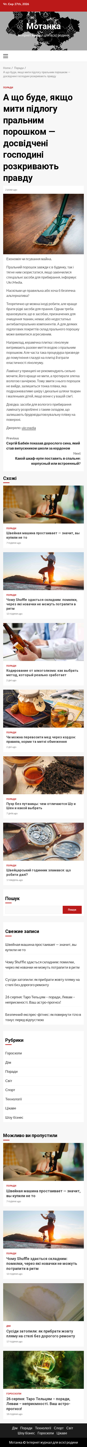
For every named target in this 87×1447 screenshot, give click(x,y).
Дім (8, 1062)
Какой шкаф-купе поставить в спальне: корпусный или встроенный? (48, 458)
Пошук (12, 898)
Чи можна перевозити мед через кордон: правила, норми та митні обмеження (43, 709)
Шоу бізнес (14, 1117)
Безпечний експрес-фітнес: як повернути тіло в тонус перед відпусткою (43, 1017)
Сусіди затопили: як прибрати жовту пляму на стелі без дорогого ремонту (42, 982)
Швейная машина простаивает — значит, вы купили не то (43, 505)
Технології (13, 1099)
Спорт (10, 1090)
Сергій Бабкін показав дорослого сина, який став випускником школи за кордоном (43, 443)
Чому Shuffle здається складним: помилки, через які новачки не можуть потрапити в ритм (43, 571)
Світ (8, 1080)
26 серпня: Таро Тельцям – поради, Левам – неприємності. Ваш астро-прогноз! (40, 1000)
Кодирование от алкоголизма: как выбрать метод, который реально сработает (43, 642)
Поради (8, 87)
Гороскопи (13, 1053)
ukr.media (29, 428)
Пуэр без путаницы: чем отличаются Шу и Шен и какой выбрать (43, 775)
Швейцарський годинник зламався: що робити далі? (43, 842)
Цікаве (10, 1108)
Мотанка (43, 26)
